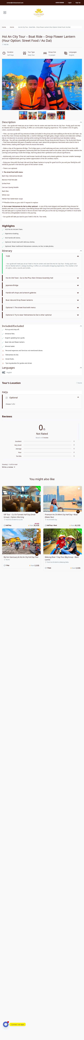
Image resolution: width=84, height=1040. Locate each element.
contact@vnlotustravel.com (15, 3)
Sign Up (78, 2)
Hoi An (12, 27)
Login (70, 2)
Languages (8, 367)
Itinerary (7, 250)
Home (4, 27)
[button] (77, 105)
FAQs (5, 392)
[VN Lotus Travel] (37, 511)
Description (9, 122)
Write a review (8, 467)
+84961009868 (59, 2)
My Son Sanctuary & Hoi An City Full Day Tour (21, 557)
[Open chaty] (6, 1024)
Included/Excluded (13, 326)
